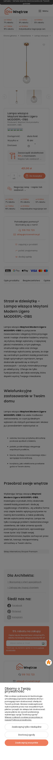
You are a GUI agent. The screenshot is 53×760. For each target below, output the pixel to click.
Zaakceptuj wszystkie (26, 742)
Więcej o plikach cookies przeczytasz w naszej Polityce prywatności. (24, 718)
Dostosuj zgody (26, 734)
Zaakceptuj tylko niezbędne (26, 726)
